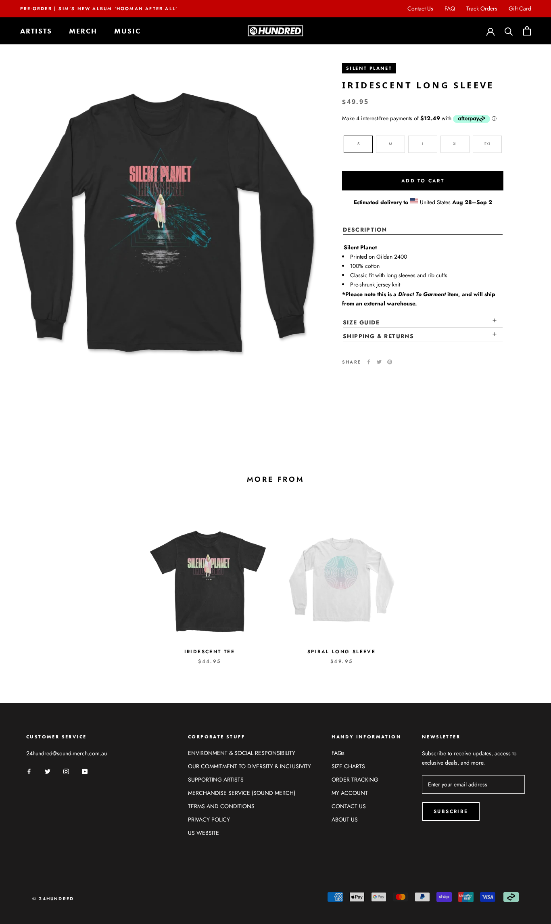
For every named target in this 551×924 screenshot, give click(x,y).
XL (455, 144)
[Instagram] (66, 771)
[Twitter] (379, 362)
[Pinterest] (389, 362)
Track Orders (481, 8)
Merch (83, 31)
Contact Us (420, 8)
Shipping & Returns (378, 336)
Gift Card (520, 8)
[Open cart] (527, 31)
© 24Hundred (53, 898)
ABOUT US (345, 819)
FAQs (338, 753)
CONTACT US (349, 806)
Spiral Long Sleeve (341, 651)
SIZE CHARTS (348, 766)
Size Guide (361, 322)
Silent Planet (369, 68)
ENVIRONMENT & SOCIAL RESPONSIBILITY (241, 753)
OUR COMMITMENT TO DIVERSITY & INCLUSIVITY (249, 766)
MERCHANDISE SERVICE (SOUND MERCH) (241, 793)
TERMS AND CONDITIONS (221, 806)
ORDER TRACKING (355, 780)
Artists (36, 31)
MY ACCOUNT (350, 793)
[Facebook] (368, 362)
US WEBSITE (203, 833)
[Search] (509, 31)
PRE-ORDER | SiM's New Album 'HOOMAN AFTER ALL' (98, 8)
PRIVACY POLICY (209, 819)
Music (127, 31)
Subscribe (451, 811)
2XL (487, 144)
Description (365, 230)
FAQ (450, 8)
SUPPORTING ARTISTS (216, 780)
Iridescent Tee (209, 651)
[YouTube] (85, 771)
